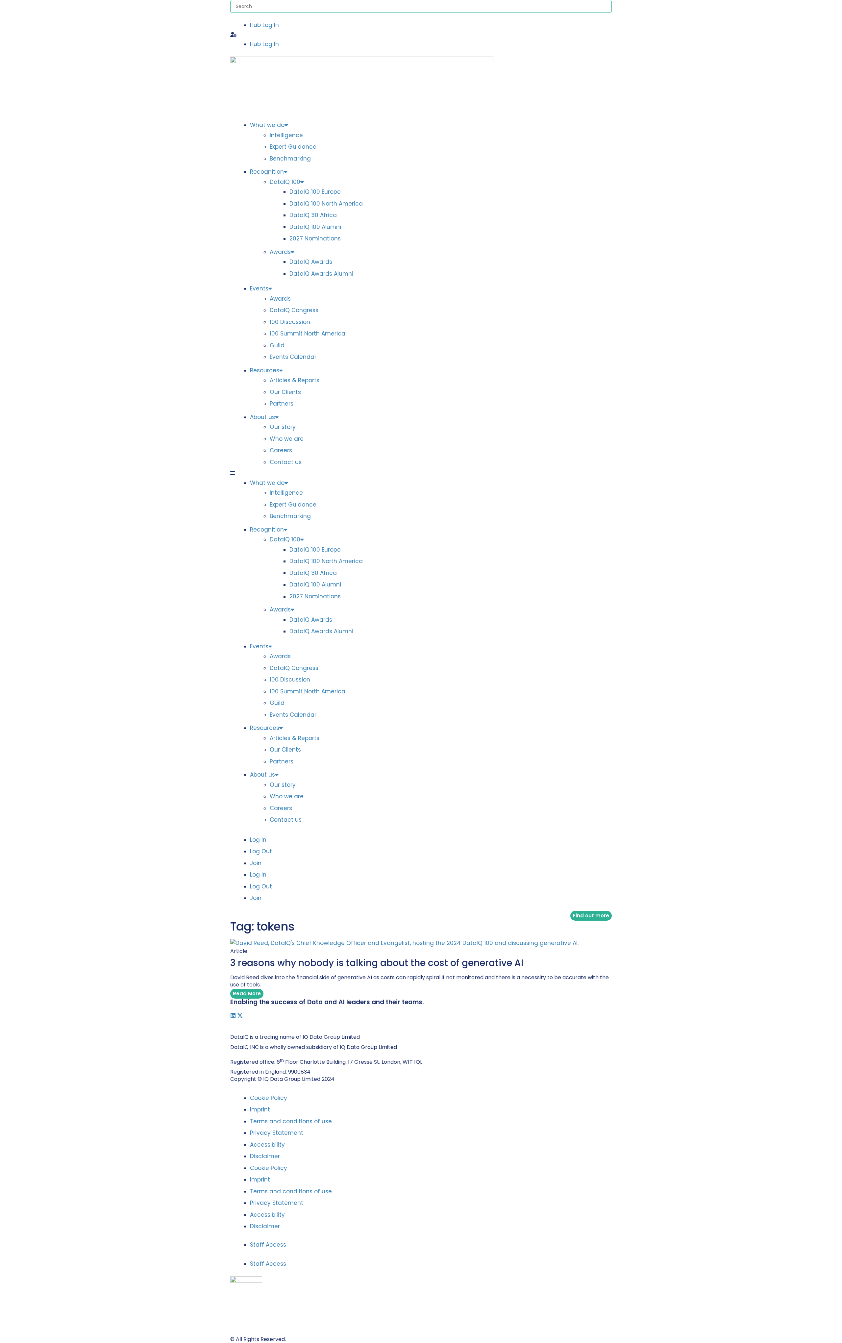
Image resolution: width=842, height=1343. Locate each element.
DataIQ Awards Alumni (321, 274)
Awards (280, 252)
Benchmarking (290, 158)
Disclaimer (265, 1156)
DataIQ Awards (310, 262)
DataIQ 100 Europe (315, 192)
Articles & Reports (294, 380)
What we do (267, 125)
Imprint (260, 1109)
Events (259, 288)
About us (262, 417)
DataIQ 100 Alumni (315, 227)
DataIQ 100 (285, 182)
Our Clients (285, 392)
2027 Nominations (315, 238)
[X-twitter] (240, 1015)
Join (255, 863)
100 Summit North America (307, 333)
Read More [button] (247, 993)
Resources (264, 370)
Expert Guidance (293, 147)
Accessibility (267, 1145)
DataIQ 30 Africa (313, 215)
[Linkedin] (233, 1015)
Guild (277, 345)
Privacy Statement (276, 1133)
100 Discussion (290, 322)
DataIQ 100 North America (326, 204)
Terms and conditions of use (291, 1121)
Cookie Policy (268, 1098)
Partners (281, 404)
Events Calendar (293, 357)
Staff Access (268, 1245)
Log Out (261, 851)
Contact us (286, 462)
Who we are (287, 439)
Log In (258, 840)
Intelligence (286, 135)
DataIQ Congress (294, 310)
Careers (281, 450)
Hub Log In (264, 25)
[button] (421, 34)
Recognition (267, 172)
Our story (283, 427)
